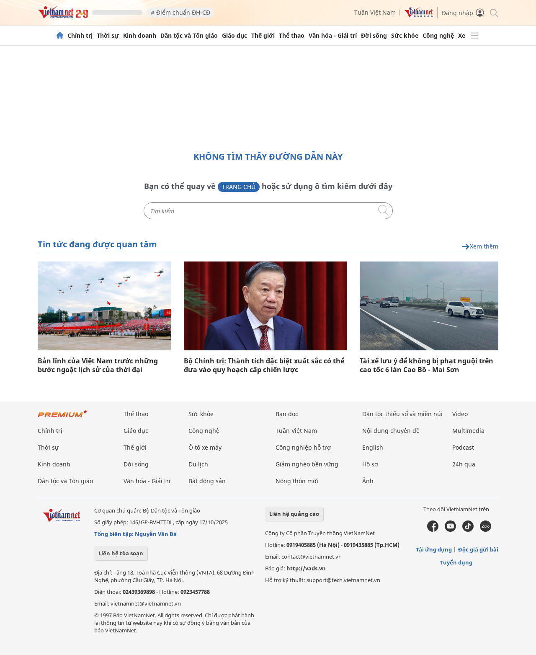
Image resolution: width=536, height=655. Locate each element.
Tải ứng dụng (434, 549)
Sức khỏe (404, 36)
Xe (461, 36)
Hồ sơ (370, 464)
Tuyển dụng (456, 562)
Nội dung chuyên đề (391, 431)
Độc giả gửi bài (478, 549)
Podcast (463, 447)
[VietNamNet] (60, 35)
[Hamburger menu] (474, 36)
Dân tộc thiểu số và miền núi (402, 414)
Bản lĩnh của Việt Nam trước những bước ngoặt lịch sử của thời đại (98, 365)
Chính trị (80, 36)
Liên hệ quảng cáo (294, 514)
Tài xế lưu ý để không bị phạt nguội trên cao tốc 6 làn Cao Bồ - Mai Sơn (426, 365)
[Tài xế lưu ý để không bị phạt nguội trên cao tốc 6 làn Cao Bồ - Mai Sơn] (429, 305)
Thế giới (263, 36)
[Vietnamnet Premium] (63, 418)
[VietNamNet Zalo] (485, 529)
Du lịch (198, 464)
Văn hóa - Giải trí (333, 36)
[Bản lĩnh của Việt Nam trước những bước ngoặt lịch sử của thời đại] (104, 305)
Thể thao (291, 36)
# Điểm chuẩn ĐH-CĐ (180, 12)
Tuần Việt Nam (375, 12)
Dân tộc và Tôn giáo (189, 36)
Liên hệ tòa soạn (120, 553)
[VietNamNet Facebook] (432, 529)
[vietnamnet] (63, 16)
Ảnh (368, 481)
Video (460, 414)
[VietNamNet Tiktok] (468, 529)
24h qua (463, 464)
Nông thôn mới (297, 481)
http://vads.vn (306, 568)
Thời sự (108, 36)
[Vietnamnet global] (418, 15)
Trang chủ (238, 187)
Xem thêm (484, 246)
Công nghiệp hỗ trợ (303, 447)
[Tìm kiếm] (493, 12)
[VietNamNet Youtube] (450, 529)
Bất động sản (207, 481)
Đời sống (374, 36)
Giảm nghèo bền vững (307, 464)
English (372, 447)
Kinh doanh (139, 36)
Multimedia (468, 431)
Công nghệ (438, 36)
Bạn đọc (287, 414)
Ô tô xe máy (205, 447)
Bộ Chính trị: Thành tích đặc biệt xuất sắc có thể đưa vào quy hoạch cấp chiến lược (264, 365)
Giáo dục (234, 36)
